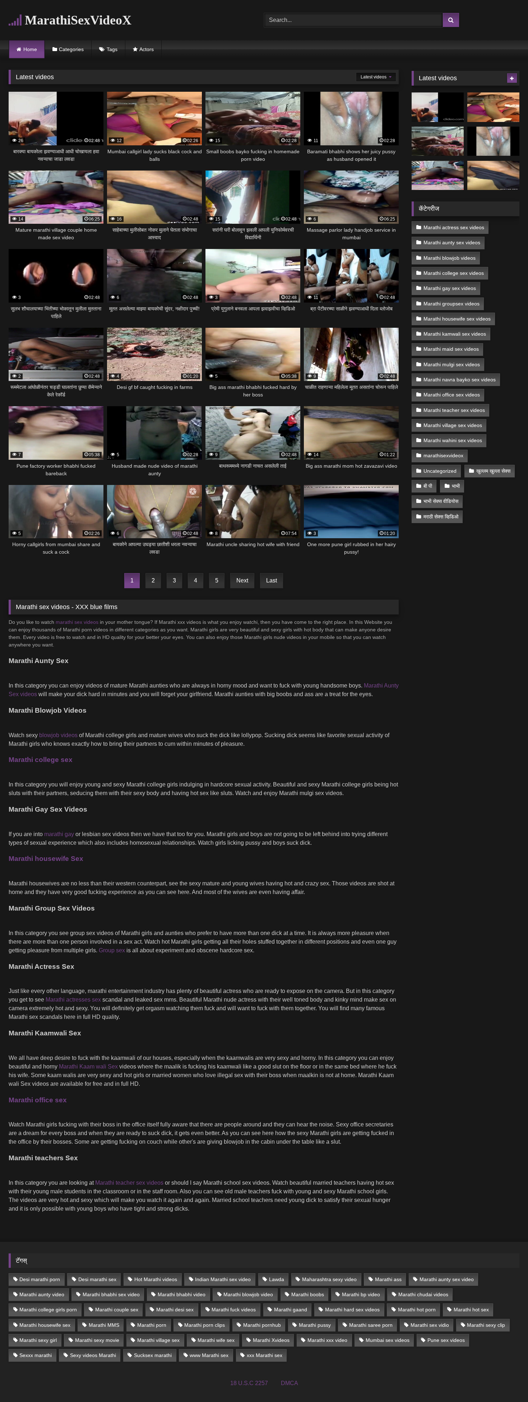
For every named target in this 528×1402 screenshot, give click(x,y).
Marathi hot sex (471, 1309)
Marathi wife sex (216, 1340)
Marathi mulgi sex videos (451, 364)
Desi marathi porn (39, 1279)
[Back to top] (506, 1381)
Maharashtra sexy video (329, 1279)
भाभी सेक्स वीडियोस (440, 501)
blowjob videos (58, 735)
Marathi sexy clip (486, 1325)
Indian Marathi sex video (223, 1279)
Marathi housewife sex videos (457, 319)
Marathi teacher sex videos (129, 1183)
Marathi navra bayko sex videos (459, 379)
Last (271, 580)
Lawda (276, 1279)
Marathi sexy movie (97, 1340)
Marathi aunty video (41, 1294)
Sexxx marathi (35, 1355)
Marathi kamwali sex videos (454, 334)
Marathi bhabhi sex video (111, 1294)
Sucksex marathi (153, 1355)
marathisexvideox (443, 455)
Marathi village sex (158, 1340)
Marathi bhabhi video (181, 1294)
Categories (71, 49)
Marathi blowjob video (248, 1294)
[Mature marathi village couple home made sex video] (438, 175)
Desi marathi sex (97, 1279)
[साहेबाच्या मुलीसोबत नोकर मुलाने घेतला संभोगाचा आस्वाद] (493, 175)
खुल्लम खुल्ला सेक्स (493, 471)
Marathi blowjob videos (449, 258)
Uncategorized (440, 471)
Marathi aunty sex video (447, 1279)
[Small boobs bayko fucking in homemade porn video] (438, 141)
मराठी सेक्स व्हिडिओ (440, 516)
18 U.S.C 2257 (249, 1383)
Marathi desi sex (175, 1309)
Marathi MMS (104, 1325)
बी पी (427, 486)
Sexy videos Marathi (93, 1355)
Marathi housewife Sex (46, 858)
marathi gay (59, 834)
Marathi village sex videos (452, 425)
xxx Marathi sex (264, 1355)
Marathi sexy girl (38, 1340)
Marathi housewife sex (44, 1325)
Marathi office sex (38, 1100)
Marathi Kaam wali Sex (88, 1066)
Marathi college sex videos (453, 273)
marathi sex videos (77, 622)
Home (30, 49)
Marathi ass (388, 1279)
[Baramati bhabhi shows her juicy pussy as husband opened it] (493, 141)
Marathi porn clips (204, 1325)
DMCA (289, 1383)
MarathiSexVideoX (76, 20)
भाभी (456, 486)
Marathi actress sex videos (453, 227)
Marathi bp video (361, 1294)
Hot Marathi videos (155, 1279)
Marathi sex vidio (430, 1325)
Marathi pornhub (262, 1325)
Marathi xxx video (327, 1340)
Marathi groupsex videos (451, 304)
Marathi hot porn (417, 1309)
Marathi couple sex (116, 1309)
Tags (112, 49)
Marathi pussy (315, 1325)
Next (242, 580)
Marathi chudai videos (423, 1294)
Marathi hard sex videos (352, 1309)
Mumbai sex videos (387, 1340)
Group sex (112, 950)
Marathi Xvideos (271, 1340)
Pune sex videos (446, 1340)
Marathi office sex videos (451, 395)
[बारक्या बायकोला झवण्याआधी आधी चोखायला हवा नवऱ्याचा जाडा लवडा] (438, 107)
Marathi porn (151, 1325)
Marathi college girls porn (48, 1309)
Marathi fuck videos (234, 1309)
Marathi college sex (41, 759)
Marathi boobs (307, 1294)
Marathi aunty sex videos (451, 242)
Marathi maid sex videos (451, 349)
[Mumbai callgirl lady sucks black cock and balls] (493, 107)
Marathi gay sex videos (449, 288)
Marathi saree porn (371, 1325)
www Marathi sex (209, 1355)
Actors (146, 49)
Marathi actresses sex (73, 1000)
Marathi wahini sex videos (452, 440)
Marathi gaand (290, 1309)
